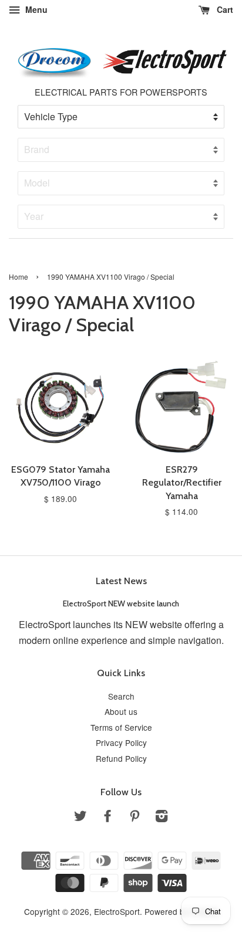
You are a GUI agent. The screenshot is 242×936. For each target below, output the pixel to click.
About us (121, 711)
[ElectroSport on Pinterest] (134, 817)
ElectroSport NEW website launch (121, 603)
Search (121, 696)
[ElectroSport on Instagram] (161, 817)
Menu (35, 9)
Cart (223, 9)
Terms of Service (121, 727)
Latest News (121, 580)
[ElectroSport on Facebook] (107, 817)
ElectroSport (117, 911)
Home (18, 277)
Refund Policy (121, 758)
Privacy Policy (121, 742)
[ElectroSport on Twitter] (80, 817)
